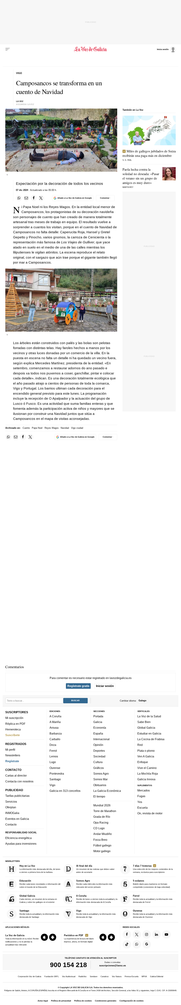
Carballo (54, 739)
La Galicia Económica (107, 790)
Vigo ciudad (77, 428)
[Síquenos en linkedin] (156, 934)
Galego (142, 700)
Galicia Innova (146, 779)
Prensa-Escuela (131, 976)
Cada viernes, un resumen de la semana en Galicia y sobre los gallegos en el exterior (38, 898)
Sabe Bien (144, 722)
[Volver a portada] (90, 49)
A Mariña (55, 722)
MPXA (144, 976)
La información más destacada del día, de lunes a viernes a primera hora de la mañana (39, 869)
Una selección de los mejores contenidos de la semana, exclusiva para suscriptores (153, 869)
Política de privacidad (61, 1001)
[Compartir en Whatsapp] (19, 198)
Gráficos (98, 767)
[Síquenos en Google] (146, 944)
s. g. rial (127, 160)
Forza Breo (100, 839)
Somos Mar (100, 779)
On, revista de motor (149, 813)
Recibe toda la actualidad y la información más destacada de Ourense (153, 913)
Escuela (142, 807)
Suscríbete (12, 735)
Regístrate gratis (78, 686)
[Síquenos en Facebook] (127, 934)
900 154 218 (68, 964)
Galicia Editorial (156, 976)
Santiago (55, 779)
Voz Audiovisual (68, 976)
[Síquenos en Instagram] (146, 934)
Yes (139, 801)
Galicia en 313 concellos (64, 790)
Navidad (65, 428)
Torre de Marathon (104, 811)
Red (140, 744)
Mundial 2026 (101, 805)
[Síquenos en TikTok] (127, 944)
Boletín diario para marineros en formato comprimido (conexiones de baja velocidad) (151, 883)
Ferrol (53, 750)
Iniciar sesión (105, 686)
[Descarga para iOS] (44, 937)
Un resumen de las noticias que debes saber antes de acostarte (95, 869)
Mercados (143, 790)
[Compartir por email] (26, 198)
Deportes (99, 750)
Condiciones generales (105, 1001)
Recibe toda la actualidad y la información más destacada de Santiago (39, 913)
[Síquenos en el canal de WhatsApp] (137, 944)
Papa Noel (37, 428)
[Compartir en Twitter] (41, 198)
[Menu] (7, 49)
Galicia (97, 722)
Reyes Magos (52, 428)
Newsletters (12, 755)
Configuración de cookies (131, 1001)
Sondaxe (93, 976)
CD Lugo (99, 828)
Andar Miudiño (102, 833)
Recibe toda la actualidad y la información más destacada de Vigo (96, 913)
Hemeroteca (13, 729)
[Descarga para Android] (52, 937)
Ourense (54, 767)
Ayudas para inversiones (20, 843)
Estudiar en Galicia (149, 733)
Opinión (98, 744)
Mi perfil (10, 749)
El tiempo (99, 796)
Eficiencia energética (18, 838)
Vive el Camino (147, 767)
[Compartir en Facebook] (34, 198)
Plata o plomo (146, 750)
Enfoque (142, 762)
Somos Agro (101, 773)
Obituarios (99, 784)
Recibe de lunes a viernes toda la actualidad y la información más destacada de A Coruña (96, 898)
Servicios (11, 801)
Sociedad (99, 756)
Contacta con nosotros (19, 781)
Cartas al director (16, 775)
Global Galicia (146, 727)
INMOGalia (12, 813)
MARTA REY (127, 187)
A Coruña (55, 716)
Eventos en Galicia (17, 818)
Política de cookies (83, 1001)
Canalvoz (105, 976)
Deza (52, 744)
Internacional (101, 739)
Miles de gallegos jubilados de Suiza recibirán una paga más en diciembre (149, 153)
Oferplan (10, 807)
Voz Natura (116, 976)
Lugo (52, 762)
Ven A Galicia (145, 756)
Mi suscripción (14, 717)
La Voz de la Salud (149, 716)
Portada (98, 716)
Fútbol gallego (102, 845)
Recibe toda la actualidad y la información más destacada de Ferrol (153, 898)
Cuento (26, 428)
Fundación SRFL (51, 976)
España (98, 733)
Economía (99, 727)
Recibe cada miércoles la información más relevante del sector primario (94, 883)
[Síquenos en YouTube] (166, 934)
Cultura (98, 762)
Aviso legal (43, 1001)
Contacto (11, 824)
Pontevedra (56, 773)
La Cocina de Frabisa (150, 739)
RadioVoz (82, 976)
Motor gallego (101, 851)
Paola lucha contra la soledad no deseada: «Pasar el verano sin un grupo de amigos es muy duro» (140, 176)
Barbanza (55, 733)
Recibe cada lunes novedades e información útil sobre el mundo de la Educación (39, 883)
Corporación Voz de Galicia (29, 976)
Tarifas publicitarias (17, 795)
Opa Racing (100, 822)
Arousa (54, 727)
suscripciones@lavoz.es (112, 965)
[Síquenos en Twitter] (137, 934)
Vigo (52, 784)
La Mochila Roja (147, 773)
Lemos (53, 756)
